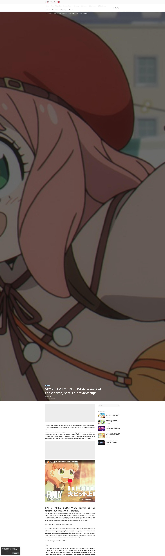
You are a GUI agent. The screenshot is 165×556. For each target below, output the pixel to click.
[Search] (118, 8)
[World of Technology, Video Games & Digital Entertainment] (52, 2)
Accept (15, 553)
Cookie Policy (5, 551)
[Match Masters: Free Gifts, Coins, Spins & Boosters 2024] (101, 428)
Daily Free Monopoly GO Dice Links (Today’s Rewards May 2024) (113, 435)
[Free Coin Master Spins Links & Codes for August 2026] (101, 415)
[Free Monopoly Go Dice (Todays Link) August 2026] (101, 422)
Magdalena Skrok (48, 396)
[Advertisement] (70, 413)
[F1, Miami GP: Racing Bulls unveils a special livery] (101, 442)
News (47, 385)
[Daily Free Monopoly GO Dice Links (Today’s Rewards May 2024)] (101, 435)
